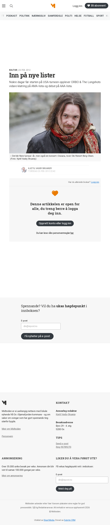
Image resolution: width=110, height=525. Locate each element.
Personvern (7, 436)
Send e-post (62, 443)
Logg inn (95, 182)
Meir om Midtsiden (11, 429)
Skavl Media (49, 520)
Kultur (13, 70)
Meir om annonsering (12, 475)
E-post (24, 320)
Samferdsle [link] (55, 15)
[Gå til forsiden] (53, 6)
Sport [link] (100, 15)
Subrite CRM (69, 520)
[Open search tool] (11, 6)
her (72, 233)
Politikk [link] (24, 15)
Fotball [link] (89, 15)
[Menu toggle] (4, 6)
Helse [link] (77, 15)
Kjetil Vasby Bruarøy (66, 414)
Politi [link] (68, 15)
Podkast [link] (11, 15)
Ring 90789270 (63, 447)
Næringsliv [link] (39, 15)
